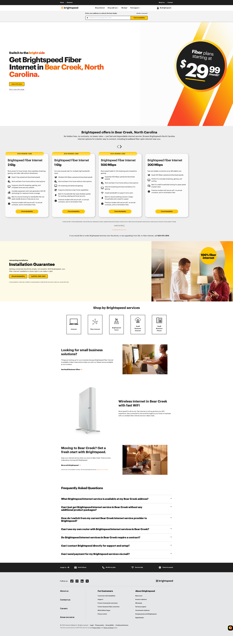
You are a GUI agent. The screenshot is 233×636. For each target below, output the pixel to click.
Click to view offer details (16, 89)
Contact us (65, 600)
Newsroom (138, 595)
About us (64, 591)
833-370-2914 (163, 236)
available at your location (102, 469)
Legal (92, 625)
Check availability (139, 17)
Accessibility (110, 625)
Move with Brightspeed (70, 465)
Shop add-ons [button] (112, 8)
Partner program (140, 606)
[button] (100, 8)
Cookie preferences (121, 625)
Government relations (142, 610)
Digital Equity (139, 617)
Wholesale (138, 603)
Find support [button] (134, 8)
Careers (64, 609)
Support (100, 599)
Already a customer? (142, 13)
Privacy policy (99, 625)
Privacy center (102, 614)
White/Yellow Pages (104, 610)
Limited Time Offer (118, 225)
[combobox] (108, 18)
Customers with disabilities (106, 595)
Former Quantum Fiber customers (109, 606)
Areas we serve (67, 617)
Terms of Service (108, 627)
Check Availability (27, 211)
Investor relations (141, 599)
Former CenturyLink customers (108, 603)
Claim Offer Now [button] (16, 84)
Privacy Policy (96, 627)
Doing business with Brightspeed (145, 614)
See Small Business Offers (71, 369)
